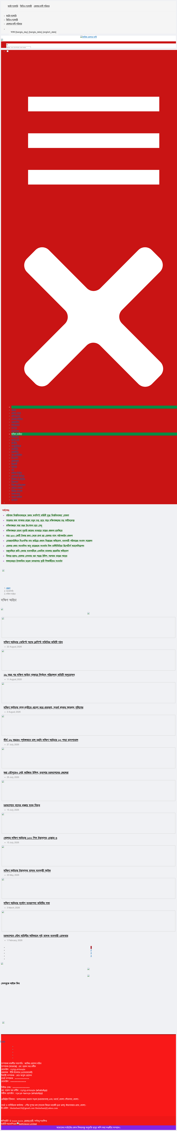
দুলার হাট (15, 440)
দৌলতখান (15, 416)
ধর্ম (12, 469)
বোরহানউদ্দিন (17, 419)
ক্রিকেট (14, 463)
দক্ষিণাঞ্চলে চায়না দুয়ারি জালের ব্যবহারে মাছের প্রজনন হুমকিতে (34, 530)
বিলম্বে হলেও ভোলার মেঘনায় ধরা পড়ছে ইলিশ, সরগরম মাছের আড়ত (36, 556)
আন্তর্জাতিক (16, 446)
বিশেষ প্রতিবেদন (18, 484)
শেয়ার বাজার (16, 487)
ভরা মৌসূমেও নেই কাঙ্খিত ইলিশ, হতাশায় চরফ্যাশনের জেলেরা (36, 772)
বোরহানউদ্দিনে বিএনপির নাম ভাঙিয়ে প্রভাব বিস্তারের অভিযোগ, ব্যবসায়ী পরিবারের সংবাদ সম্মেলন (49, 540)
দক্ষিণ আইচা (16, 434)
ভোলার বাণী (28, 1120)
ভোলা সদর (16, 413)
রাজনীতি (15, 452)
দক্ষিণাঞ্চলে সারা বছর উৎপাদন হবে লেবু (24, 525)
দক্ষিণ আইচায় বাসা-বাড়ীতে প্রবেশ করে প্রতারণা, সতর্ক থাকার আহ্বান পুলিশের (43, 707)
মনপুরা (14, 428)
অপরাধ (14, 499)
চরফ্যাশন (15, 431)
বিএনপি (14, 457)
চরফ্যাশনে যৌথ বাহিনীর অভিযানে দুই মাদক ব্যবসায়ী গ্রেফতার (36, 936)
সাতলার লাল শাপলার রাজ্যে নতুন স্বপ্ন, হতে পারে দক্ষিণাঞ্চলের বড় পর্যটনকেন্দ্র (40, 520)
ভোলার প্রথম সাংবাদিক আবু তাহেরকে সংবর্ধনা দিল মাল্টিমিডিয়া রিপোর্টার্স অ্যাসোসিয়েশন (45, 545)
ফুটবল (14, 466)
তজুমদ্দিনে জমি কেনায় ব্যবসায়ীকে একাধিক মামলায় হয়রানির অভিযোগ (37, 550)
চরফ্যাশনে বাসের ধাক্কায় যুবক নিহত (22, 805)
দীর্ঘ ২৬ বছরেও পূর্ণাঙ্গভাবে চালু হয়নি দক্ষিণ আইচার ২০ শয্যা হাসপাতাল (41, 740)
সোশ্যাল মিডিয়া (17, 475)
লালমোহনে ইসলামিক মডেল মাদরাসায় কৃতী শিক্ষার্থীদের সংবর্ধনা (34, 561)
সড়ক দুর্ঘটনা (16, 496)
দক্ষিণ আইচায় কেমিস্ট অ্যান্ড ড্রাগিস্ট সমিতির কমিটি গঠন (33, 642)
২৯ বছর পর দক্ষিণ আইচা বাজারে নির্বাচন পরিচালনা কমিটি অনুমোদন (39, 675)
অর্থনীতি (14, 449)
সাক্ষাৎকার (15, 493)
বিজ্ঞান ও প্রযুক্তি (18, 478)
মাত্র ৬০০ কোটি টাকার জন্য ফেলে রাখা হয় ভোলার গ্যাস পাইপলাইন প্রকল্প (39, 535)
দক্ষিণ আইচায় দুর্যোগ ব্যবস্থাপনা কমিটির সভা (27, 903)
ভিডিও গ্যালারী (26, 6)
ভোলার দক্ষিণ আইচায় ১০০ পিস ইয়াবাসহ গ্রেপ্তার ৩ (30, 838)
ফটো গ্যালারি (13, 6)
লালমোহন (15, 425)
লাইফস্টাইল (16, 472)
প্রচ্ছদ (13, 410)
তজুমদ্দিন (15, 422)
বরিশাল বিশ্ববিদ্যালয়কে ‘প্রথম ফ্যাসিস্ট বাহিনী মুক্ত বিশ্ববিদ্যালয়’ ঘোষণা (37, 515)
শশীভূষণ (15, 437)
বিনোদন (14, 481)
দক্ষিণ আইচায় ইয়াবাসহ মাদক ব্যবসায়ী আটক (27, 870)
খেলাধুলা (15, 460)
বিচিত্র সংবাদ (16, 490)
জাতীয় (14, 443)
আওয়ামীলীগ (16, 454)
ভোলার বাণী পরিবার (41, 6)
